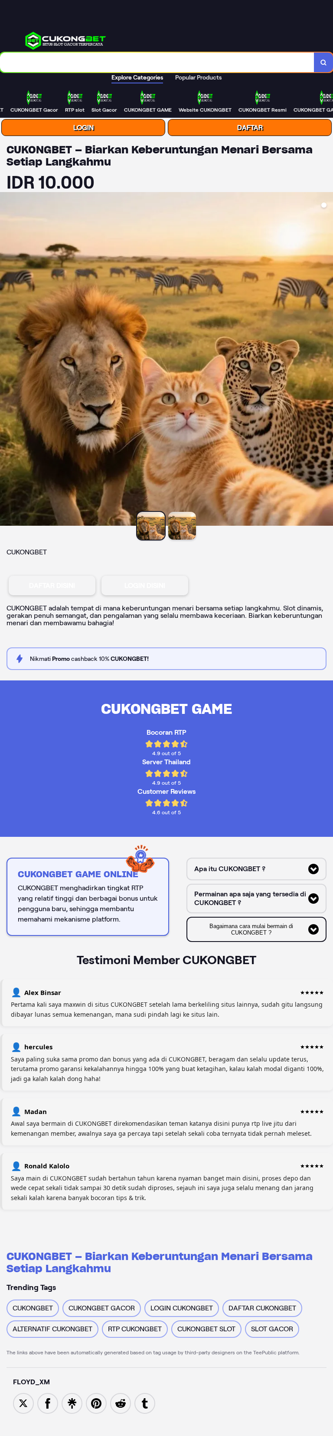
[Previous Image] (7, 360)
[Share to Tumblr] (144, 1402)
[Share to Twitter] (23, 1402)
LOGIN (83, 127)
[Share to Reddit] (120, 1402)
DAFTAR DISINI (52, 585)
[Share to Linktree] (72, 1402)
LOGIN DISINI (144, 585)
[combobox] (157, 62)
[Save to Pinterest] (96, 1402)
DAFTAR (250, 127)
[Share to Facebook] (47, 1402)
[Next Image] (326, 360)
